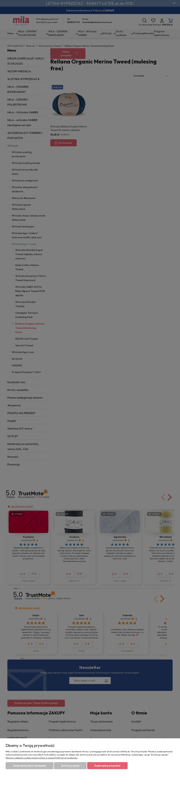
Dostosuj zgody (70, 765)
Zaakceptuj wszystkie (107, 765)
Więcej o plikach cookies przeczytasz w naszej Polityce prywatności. (42, 757)
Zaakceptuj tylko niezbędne (29, 765)
